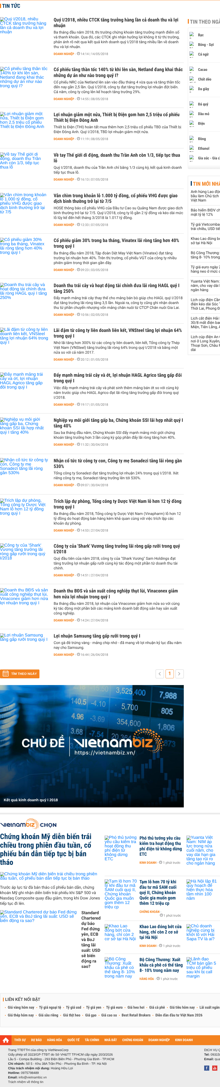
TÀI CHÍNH (92, 1040)
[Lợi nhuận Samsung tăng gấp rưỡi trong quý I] (24, 649)
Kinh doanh (148, 863)
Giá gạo (90, 1015)
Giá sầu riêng (48, 1015)
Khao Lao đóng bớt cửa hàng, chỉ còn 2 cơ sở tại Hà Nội (161, 932)
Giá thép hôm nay (21, 1015)
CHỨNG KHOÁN (132, 1040)
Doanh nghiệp (64, 54)
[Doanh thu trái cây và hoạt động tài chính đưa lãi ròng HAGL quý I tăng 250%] (24, 299)
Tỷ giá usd (73, 1007)
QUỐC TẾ (73, 1040)
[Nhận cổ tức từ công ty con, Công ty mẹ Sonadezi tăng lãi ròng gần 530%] (24, 474)
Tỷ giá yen (93, 1007)
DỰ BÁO (36, 1040)
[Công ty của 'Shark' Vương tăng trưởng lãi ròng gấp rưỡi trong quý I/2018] (24, 559)
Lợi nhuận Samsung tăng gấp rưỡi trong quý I (97, 636)
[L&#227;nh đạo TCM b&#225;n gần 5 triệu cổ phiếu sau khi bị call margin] (202, 968)
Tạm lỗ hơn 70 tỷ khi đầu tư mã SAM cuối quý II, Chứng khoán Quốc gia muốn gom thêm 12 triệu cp (158, 892)
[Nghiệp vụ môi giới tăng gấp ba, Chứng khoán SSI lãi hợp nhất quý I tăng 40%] (24, 434)
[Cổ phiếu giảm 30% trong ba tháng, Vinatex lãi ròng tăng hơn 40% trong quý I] (24, 254)
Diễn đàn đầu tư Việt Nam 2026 (178, 1015)
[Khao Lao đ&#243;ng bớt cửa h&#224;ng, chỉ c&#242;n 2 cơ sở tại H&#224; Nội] (121, 935)
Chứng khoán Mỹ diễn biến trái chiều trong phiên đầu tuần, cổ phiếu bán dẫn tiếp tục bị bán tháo (45, 849)
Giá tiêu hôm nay (182, 1007)
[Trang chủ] (6, 1040)
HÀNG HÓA (54, 1040)
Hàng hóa (147, 979)
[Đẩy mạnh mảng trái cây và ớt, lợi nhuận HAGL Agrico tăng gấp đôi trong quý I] (24, 388)
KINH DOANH (184, 1040)
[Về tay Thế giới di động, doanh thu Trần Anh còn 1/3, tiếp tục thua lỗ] (24, 168)
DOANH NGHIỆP (159, 1040)
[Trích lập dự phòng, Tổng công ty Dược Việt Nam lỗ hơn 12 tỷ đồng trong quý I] (24, 515)
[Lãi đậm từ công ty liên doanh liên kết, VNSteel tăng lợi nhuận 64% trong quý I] (24, 344)
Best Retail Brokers (136, 1015)
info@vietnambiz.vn (33, 1077)
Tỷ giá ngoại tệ (50, 1007)
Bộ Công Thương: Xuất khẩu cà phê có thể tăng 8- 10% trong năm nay (161, 965)
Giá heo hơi (135, 1007)
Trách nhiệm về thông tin (25, 1082)
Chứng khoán (150, 912)
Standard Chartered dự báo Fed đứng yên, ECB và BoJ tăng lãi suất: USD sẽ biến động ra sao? (91, 939)
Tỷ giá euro (114, 1007)
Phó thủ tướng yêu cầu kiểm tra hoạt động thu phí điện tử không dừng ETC (161, 846)
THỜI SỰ (20, 1040)
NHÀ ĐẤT (110, 1040)
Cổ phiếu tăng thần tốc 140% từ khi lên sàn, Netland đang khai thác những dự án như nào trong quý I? (118, 72)
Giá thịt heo (71, 1015)
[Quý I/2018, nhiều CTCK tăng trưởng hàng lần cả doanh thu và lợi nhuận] (24, 33)
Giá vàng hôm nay (21, 1007)
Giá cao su (109, 1015)
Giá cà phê (157, 1007)
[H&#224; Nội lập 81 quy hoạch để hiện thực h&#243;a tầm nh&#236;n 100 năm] (202, 890)
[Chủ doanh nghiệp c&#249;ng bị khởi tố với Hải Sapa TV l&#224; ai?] (202, 935)
